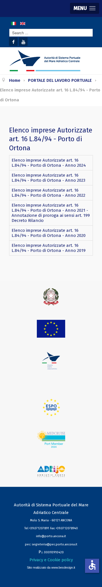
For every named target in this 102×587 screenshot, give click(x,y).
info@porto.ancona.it (51, 536)
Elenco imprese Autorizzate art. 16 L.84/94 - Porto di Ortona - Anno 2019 (49, 248)
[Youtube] (23, 41)
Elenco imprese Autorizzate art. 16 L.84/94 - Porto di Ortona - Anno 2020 (49, 233)
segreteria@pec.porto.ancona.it (54, 544)
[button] (84, 8)
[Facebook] (13, 41)
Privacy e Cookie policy (51, 559)
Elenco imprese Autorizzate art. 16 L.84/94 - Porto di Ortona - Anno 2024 (49, 163)
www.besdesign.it (63, 567)
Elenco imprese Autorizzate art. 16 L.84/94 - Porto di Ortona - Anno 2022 (48, 193)
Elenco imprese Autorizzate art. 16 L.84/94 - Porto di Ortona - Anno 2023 (48, 178)
